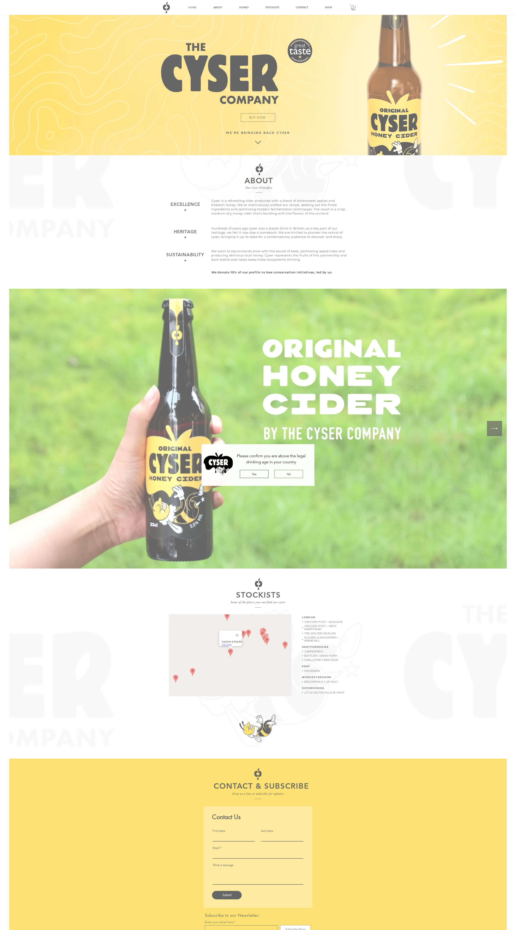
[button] (254, 474)
